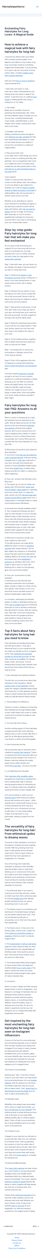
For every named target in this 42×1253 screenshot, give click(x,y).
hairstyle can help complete (19, 137)
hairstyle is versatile (26, 374)
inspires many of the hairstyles (16, 686)
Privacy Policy (17, 1240)
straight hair (18, 468)
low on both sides (24, 968)
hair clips (17, 766)
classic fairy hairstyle (16, 1168)
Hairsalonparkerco (13, 6)
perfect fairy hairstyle (13, 259)
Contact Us (16, 1243)
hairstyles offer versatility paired (21, 776)
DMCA (16, 1246)
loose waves (22, 1155)
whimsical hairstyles (23, 1195)
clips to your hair (17, 1206)
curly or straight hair (16, 605)
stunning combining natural (15, 1182)
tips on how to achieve (25, 81)
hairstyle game (10, 798)
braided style (19, 899)
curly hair (21, 460)
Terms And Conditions (16, 1248)
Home (17, 1238)
